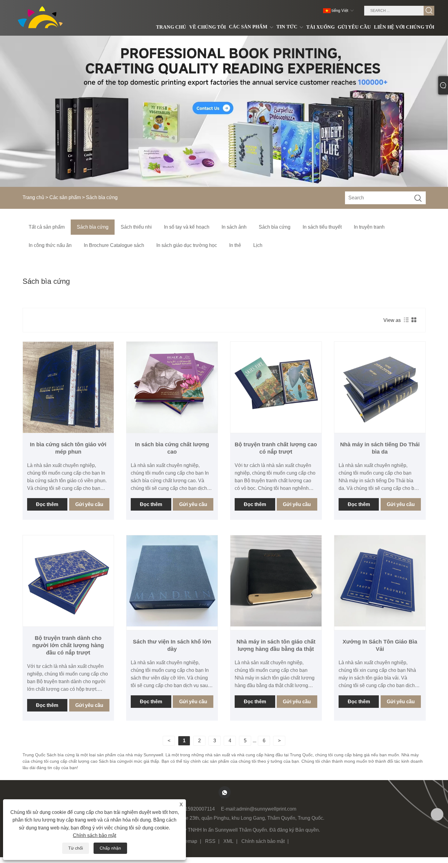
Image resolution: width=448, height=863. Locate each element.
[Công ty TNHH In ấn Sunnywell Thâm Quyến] (42, 18)
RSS (210, 841)
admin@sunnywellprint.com (266, 808)
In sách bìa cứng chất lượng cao (172, 448)
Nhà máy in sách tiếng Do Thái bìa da (380, 448)
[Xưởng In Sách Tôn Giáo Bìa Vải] (379, 580)
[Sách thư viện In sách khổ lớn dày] (172, 580)
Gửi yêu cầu (89, 504)
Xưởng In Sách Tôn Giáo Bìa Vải (380, 645)
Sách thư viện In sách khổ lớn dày (172, 645)
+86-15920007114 (195, 808)
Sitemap (188, 841)
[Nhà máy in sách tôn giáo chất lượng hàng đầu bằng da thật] (276, 580)
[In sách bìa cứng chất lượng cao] (172, 387)
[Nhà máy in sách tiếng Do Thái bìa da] (379, 387)
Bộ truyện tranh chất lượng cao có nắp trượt (276, 448)
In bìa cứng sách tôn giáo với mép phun (68, 448)
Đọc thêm (47, 504)
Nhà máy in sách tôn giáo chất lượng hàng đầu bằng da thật (275, 645)
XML (228, 841)
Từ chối (75, 848)
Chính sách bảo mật (263, 841)
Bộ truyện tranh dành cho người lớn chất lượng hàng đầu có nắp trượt (68, 645)
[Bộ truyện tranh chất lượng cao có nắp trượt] (276, 387)
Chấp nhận (110, 848)
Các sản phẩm (65, 197)
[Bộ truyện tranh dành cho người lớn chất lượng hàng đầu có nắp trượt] (68, 580)
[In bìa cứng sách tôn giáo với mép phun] (68, 387)
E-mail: (228, 808)
